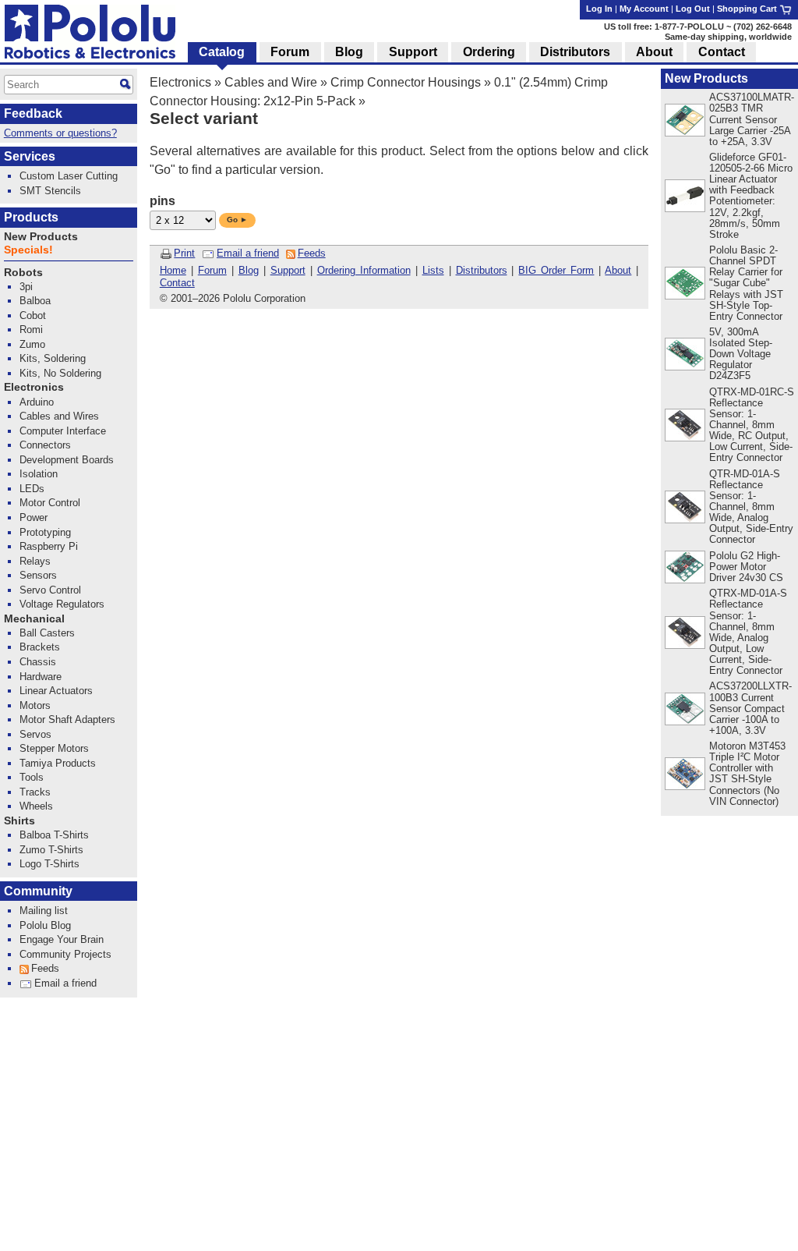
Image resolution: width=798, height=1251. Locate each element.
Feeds (312, 253)
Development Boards (66, 460)
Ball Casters (47, 633)
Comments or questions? (60, 133)
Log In (599, 8)
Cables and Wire (270, 82)
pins (162, 200)
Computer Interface (62, 431)
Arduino (36, 402)
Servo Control (50, 590)
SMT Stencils (50, 191)
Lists (433, 270)
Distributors (481, 270)
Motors (35, 705)
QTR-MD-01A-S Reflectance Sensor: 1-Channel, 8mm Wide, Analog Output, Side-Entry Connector (751, 506)
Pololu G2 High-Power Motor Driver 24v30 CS (746, 566)
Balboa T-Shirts (54, 835)
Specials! (28, 250)
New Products (706, 78)
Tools (31, 777)
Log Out (693, 8)
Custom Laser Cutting (68, 176)
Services (29, 156)
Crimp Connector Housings (405, 82)
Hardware (40, 676)
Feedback (33, 113)
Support (287, 270)
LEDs (31, 488)
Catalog (222, 51)
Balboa (35, 301)
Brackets (39, 647)
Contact (177, 283)
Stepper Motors (54, 748)
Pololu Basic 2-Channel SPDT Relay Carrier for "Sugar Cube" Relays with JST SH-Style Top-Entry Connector (746, 282)
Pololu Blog (45, 925)
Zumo (32, 344)
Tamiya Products (57, 763)
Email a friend (248, 253)
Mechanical (34, 619)
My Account (644, 8)
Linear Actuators (56, 690)
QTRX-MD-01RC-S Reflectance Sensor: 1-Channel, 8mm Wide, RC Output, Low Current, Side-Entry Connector (751, 424)
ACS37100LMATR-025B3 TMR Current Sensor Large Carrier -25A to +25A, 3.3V (751, 119)
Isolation (38, 474)
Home (173, 270)
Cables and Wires (59, 416)
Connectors (45, 445)
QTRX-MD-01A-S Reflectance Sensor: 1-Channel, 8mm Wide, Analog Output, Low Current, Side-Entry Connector (748, 631)
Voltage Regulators (61, 604)
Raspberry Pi (48, 546)
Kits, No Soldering (60, 373)
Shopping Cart (748, 8)
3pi (26, 286)
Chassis (37, 662)
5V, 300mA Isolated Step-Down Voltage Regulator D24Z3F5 (740, 353)
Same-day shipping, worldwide (728, 36)
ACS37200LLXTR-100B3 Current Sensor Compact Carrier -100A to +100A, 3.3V (750, 707)
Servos (35, 734)
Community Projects (65, 954)
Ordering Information (364, 270)
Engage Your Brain (61, 939)
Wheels (36, 806)
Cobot (32, 315)
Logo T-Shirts (49, 864)
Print (184, 253)
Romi (31, 329)
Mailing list (43, 910)
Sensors (38, 575)
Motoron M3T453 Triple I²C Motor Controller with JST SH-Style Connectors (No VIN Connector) (747, 773)
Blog (248, 270)
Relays (35, 561)
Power (33, 517)
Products (31, 217)
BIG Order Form (556, 270)
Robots (23, 272)
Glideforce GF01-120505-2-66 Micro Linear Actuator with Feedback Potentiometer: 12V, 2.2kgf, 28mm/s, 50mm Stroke (751, 195)
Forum (212, 270)
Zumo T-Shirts (51, 850)
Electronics (180, 82)
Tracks (35, 792)
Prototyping (45, 532)
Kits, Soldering (52, 358)
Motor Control (49, 503)
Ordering (489, 51)
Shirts (19, 821)
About (618, 270)
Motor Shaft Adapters (67, 719)
